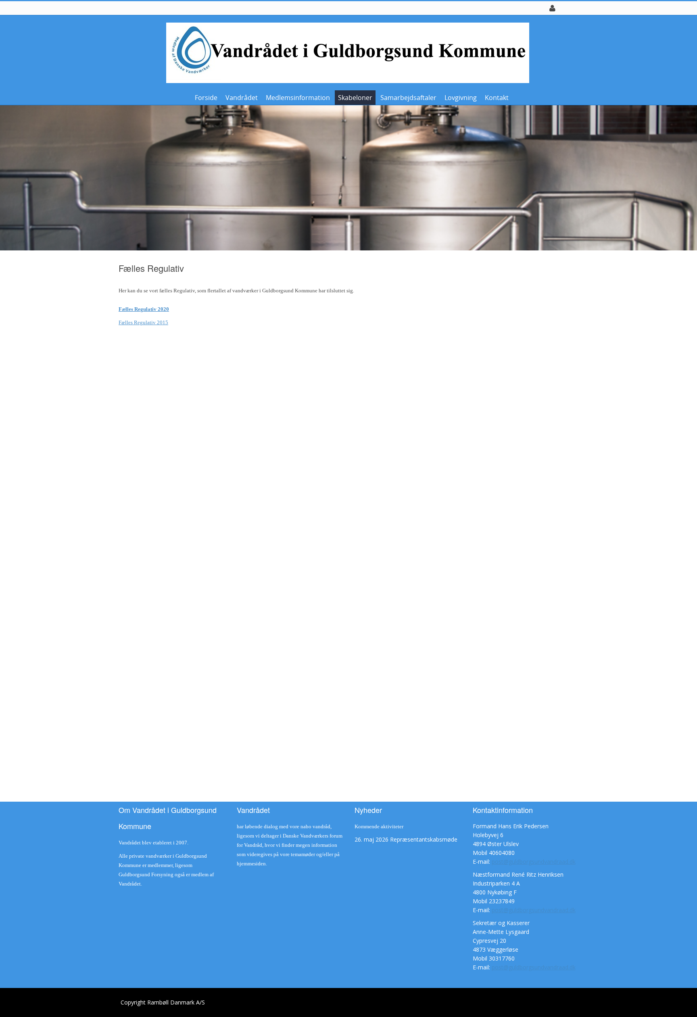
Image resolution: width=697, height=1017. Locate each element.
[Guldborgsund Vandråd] (345, 52)
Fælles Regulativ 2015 (143, 322)
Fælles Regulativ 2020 (144, 309)
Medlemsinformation (298, 97)
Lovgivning (460, 97)
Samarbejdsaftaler (408, 97)
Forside (206, 97)
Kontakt (497, 97)
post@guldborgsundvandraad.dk (534, 861)
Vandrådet (241, 97)
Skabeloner (355, 97)
